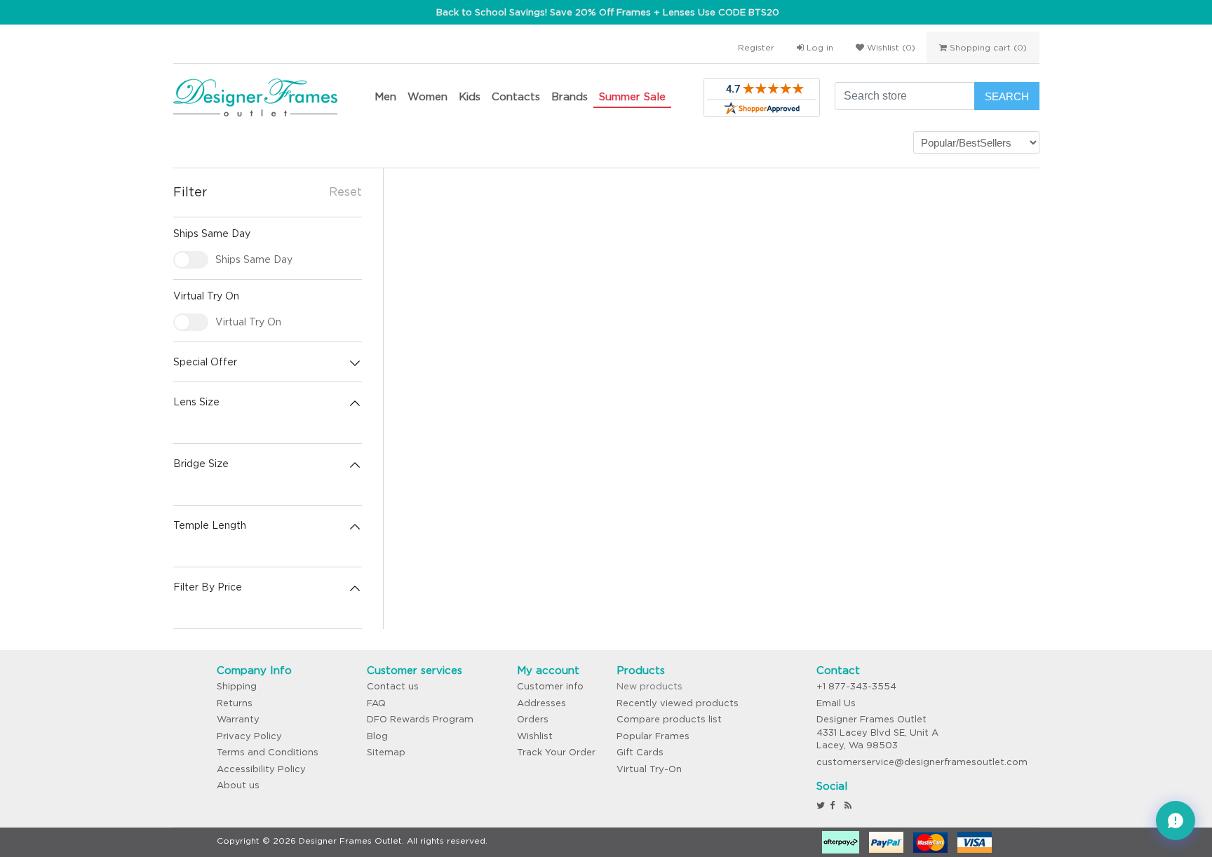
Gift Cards (640, 752)
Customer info (550, 686)
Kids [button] (469, 96)
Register (756, 47)
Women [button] (427, 96)
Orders (532, 719)
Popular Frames (653, 736)
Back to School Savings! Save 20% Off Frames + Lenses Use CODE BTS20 (607, 12)
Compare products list (669, 719)
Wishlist (535, 736)
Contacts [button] (516, 96)
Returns (234, 703)
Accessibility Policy (261, 769)
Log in (818, 47)
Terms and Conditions (267, 752)
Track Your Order (556, 752)
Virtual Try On (248, 322)
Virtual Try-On (649, 769)
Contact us (393, 686)
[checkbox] (190, 260)
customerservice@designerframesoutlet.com (922, 762)
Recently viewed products (678, 703)
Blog (377, 736)
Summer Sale (632, 96)
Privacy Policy (249, 736)
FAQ (376, 703)
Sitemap (386, 752)
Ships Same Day (253, 259)
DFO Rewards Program (420, 719)
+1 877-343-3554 (856, 686)
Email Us (836, 703)
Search (1007, 96)
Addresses (541, 703)
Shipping (237, 686)
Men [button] (385, 96)
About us (238, 785)
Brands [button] (569, 96)
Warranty (238, 719)
